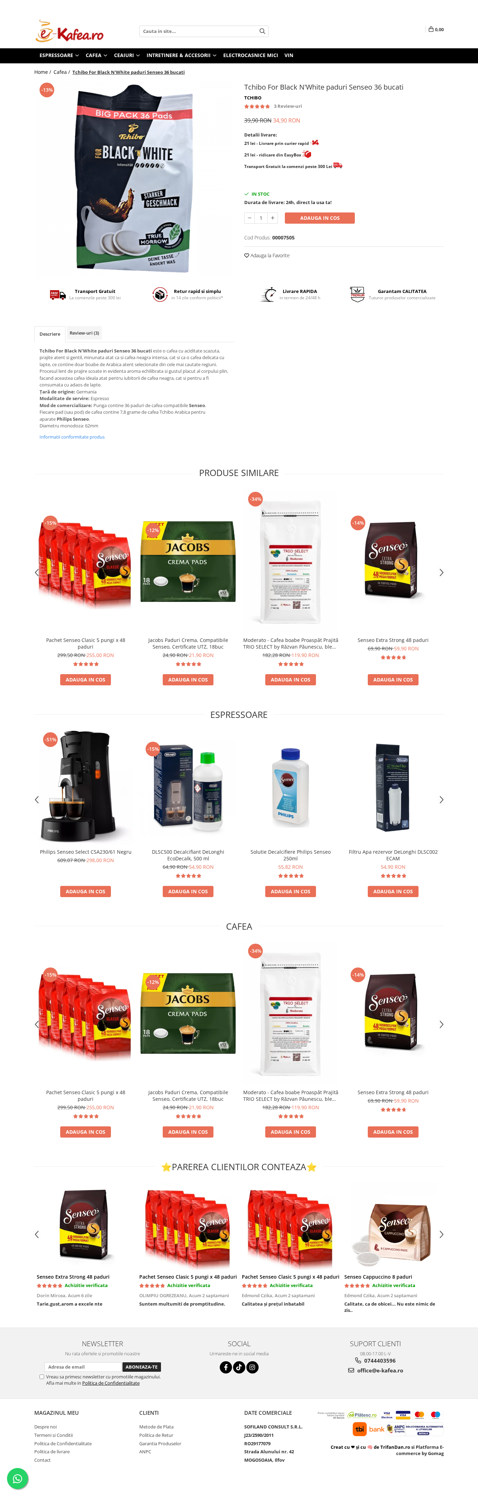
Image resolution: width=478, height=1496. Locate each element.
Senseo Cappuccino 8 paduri (378, 1276)
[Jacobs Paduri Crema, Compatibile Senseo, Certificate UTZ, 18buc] (188, 561)
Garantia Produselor (160, 1443)
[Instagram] (252, 1367)
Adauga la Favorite (269, 255)
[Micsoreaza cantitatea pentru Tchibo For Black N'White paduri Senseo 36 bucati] (249, 218)
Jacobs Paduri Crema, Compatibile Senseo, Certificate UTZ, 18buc (188, 643)
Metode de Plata (156, 1427)
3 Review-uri (288, 106)
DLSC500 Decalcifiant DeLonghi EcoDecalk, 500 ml (188, 855)
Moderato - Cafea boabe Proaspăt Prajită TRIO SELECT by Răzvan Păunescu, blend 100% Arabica (290, 643)
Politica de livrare (52, 1451)
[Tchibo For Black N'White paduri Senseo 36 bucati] (134, 179)
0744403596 (379, 1360)
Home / (43, 72)
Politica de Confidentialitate (111, 1383)
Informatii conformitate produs (72, 437)
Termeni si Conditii (53, 1435)
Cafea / (62, 72)
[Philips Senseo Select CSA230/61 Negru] (85, 787)
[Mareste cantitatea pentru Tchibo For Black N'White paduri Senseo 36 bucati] (272, 218)
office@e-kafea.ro (379, 1370)
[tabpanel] (134, 179)
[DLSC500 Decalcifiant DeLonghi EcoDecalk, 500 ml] (188, 788)
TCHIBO (252, 98)
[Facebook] (226, 1367)
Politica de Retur (156, 1435)
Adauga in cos (320, 218)
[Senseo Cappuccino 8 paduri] (393, 1226)
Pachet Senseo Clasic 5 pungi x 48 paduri (85, 643)
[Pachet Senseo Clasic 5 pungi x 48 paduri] (85, 561)
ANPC (145, 1451)
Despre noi (45, 1427)
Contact (42, 1460)
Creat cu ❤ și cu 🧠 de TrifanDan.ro (371, 1447)
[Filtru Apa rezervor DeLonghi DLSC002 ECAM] (393, 788)
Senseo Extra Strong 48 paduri (393, 640)
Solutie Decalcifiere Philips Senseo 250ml (291, 855)
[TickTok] (239, 1367)
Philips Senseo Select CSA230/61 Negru (86, 851)
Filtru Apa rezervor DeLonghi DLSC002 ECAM (393, 855)
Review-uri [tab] (84, 333)
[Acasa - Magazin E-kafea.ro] (69, 31)
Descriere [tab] (50, 334)
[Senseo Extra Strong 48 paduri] (393, 561)
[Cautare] (262, 31)
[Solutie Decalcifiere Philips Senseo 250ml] (290, 788)
